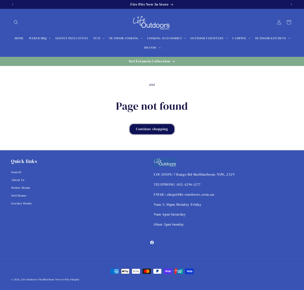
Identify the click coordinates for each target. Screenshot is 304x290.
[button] (16, 22)
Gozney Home (21, 203)
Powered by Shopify (67, 279)
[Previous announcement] (13, 4)
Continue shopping (152, 129)
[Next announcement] (291, 4)
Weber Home (20, 187)
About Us (17, 180)
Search (16, 172)
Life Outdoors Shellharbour (38, 279)
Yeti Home (18, 195)
